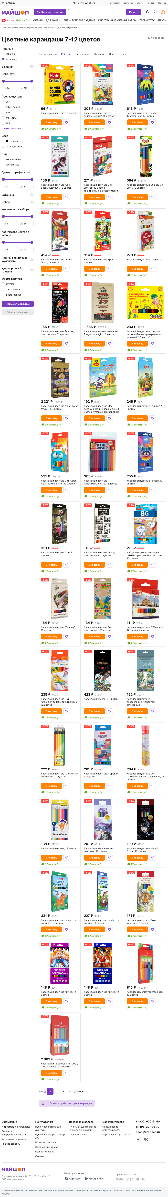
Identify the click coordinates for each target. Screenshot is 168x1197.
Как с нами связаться (14, 1139)
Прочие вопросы (11, 1143)
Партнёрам (114, 3)
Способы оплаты (78, 1134)
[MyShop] (13, 1170)
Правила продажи (45, 1142)
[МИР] (119, 1179)
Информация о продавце (16, 1126)
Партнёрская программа (116, 1134)
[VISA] (130, 1179)
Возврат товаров (44, 1151)
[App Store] (72, 1179)
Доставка (128, 3)
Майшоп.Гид (22, 20)
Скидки (150, 3)
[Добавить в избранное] (66, 122)
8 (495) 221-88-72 (86, 3)
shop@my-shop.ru (148, 1132)
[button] (6, 101)
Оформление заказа (46, 1147)
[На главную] (15, 12)
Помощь (162, 3)
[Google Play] (94, 1179)
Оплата (140, 3)
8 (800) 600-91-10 (148, 1121)
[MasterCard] (137, 1179)
